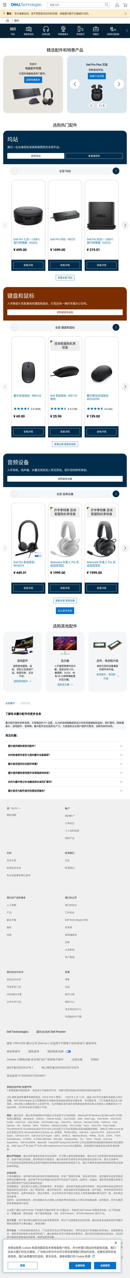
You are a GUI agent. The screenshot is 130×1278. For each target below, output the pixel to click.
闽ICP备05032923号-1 (20, 1067)
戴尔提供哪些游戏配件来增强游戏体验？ (29, 772)
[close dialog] (126, 13)
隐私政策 (33, 1051)
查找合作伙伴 (14, 979)
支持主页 (11, 860)
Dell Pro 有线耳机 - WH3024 (25, 564)
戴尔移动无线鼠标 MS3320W (98, 397)
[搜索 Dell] (106, 4)
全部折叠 (25, 703)
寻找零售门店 (14, 987)
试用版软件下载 (73, 1016)
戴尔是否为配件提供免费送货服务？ (27, 790)
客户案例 (69, 957)
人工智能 (11, 905)
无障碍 (95, 1059)
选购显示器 (63, 684)
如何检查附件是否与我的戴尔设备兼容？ (29, 755)
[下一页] (125, 225)
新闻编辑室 (71, 934)
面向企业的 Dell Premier (51, 1031)
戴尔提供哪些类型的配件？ (22, 746)
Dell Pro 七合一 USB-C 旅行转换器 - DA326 (27, 241)
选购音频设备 (65, 478)
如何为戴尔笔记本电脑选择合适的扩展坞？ (30, 781)
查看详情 (28, 265)
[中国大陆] (7, 21)
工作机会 (69, 912)
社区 (67, 860)
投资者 (68, 927)
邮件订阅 (69, 994)
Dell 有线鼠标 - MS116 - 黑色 (64, 397)
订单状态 (69, 823)
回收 (67, 942)
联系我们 (69, 867)
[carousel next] (119, 84)
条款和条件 (13, 1051)
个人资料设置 (72, 830)
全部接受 (105, 1265)
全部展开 (10, 703)
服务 (9, 927)
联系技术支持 (14, 867)
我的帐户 (69, 815)
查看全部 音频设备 (65, 600)
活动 (67, 987)
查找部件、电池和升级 (105, 676)
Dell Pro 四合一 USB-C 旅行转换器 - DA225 (100, 241)
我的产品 (69, 838)
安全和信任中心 (73, 1009)
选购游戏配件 (21, 681)
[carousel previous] (75, 84)
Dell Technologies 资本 (76, 920)
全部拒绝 (80, 1265)
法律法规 (77, 1059)
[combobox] (78, 5)
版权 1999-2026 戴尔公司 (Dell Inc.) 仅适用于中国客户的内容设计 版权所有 (52, 1043)
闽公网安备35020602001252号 (60, 1067)
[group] (97, 84)
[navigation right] (127, 31)
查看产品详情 (97, 76)
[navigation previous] (14, 171)
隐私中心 (69, 1001)
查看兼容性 (94, 156)
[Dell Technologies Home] (26, 5)
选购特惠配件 (33, 79)
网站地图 (11, 815)
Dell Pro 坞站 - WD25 (62, 239)
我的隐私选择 (55, 1051)
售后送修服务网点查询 (18, 875)
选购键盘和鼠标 (65, 312)
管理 (22, 1265)
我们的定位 (71, 905)
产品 (9, 912)
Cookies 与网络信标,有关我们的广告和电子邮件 (35, 1059)
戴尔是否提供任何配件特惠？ (23, 764)
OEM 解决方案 (14, 994)
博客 (67, 979)
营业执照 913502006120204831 (26, 1075)
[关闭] (116, 1243)
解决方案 (11, 920)
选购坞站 (35, 156)
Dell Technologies (17, 1031)
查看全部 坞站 (65, 277)
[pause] (91, 105)
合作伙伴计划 (14, 1001)
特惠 (9, 934)
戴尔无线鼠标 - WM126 (27, 395)
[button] (117, 5)
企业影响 (69, 949)
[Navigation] (5, 5)
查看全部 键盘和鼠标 (65, 444)
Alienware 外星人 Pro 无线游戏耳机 (64, 564)
